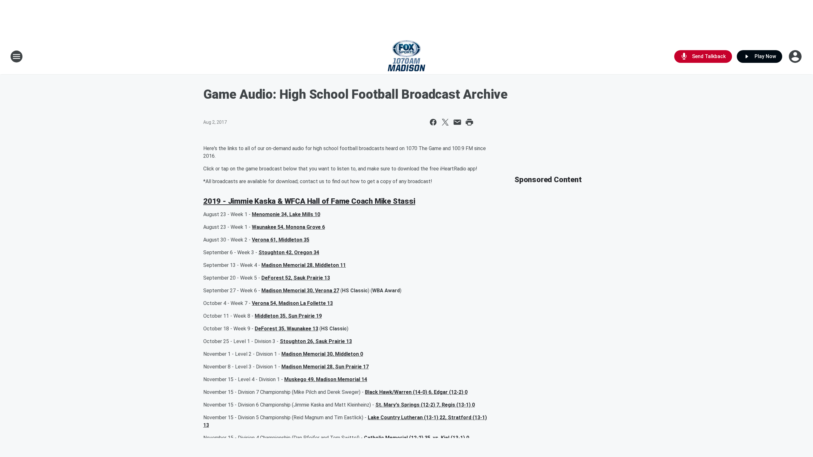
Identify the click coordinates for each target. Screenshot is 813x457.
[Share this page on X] (445, 122)
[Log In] (796, 56)
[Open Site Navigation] (16, 56)
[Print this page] (469, 122)
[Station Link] (406, 56)
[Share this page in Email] (457, 122)
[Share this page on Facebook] (433, 122)
